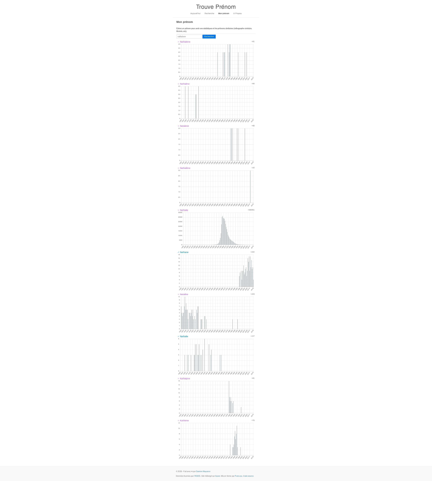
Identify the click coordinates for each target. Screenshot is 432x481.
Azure (217, 476)
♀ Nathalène (184, 168)
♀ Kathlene (183, 420)
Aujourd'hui (195, 13)
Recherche (209, 13)
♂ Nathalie (183, 336)
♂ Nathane (183, 252)
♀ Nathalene (184, 42)
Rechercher (209, 36)
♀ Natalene (183, 126)
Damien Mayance (203, 471)
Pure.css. (238, 476)
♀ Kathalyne (184, 378)
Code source (248, 476)
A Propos (237, 13)
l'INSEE (197, 476)
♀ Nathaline (183, 84)
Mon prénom (223, 13)
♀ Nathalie (183, 210)
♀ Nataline (183, 294)
